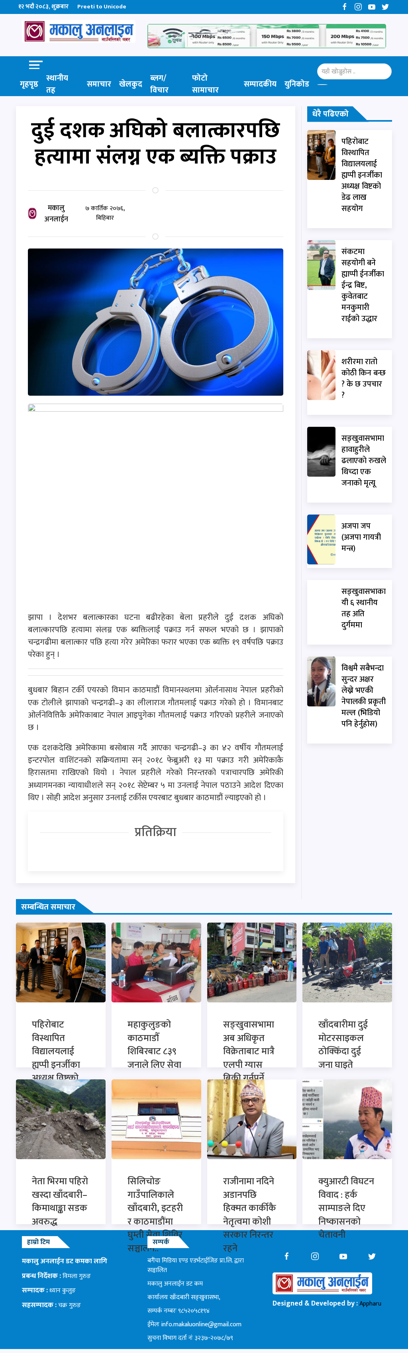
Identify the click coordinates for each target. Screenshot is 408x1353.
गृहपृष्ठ (29, 84)
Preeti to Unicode (101, 7)
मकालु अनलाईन (56, 213)
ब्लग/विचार (159, 84)
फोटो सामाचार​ (205, 84)
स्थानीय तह (57, 84)
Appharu (370, 1303)
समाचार (99, 84)
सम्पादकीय (260, 84)
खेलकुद (130, 84)
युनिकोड (296, 84)
